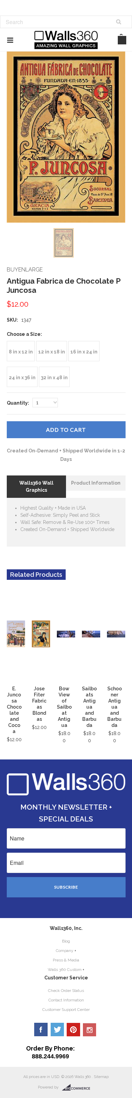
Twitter (57, 1029)
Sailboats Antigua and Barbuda (89, 707)
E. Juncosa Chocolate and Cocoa (14, 710)
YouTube (89, 1029)
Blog (66, 941)
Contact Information (66, 1000)
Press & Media (66, 960)
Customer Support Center (66, 1009)
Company (64, 950)
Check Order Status (66, 990)
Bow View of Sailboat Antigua (64, 707)
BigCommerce (78, 1087)
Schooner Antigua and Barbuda (114, 707)
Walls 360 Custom (65, 969)
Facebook (41, 1029)
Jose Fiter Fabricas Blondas (39, 704)
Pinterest (73, 1029)
